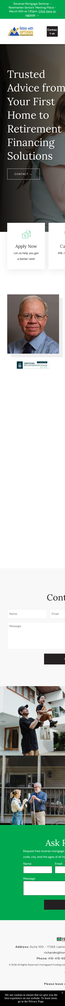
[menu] (59, 13)
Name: (27, 864)
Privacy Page (36, 1001)
